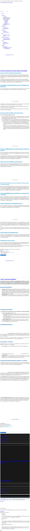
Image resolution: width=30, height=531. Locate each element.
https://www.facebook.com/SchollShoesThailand (8, 425)
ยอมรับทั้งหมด (2, 511)
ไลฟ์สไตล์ (3, 45)
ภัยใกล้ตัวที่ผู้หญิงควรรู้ (5, 480)
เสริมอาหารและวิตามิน (6, 28)
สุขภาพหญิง (6, 21)
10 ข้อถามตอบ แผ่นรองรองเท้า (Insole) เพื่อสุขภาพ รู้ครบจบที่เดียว (13, 71)
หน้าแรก (3, 13)
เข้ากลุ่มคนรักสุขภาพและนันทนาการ (7, 47)
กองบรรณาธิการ (8, 54)
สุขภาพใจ (6, 23)
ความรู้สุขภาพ (5, 16)
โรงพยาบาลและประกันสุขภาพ (5, 37)
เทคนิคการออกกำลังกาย (6, 18)
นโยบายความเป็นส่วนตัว (3, 499)
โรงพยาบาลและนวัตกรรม (6, 38)
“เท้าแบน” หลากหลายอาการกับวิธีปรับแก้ (8, 279)
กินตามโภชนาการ (5, 27)
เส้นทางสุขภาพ (5, 24)
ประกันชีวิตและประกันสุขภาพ (6, 39)
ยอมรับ (3, 501)
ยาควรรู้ (4, 44)
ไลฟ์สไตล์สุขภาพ (5, 46)
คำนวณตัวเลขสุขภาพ (6, 32)
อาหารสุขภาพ (3, 26)
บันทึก (1, 530)
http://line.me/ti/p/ (5, 426)
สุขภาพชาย (6, 22)
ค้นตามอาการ (5, 42)
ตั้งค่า (24, 499)
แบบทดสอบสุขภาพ (7, 48)
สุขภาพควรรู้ (3, 15)
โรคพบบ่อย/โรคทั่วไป (5, 43)
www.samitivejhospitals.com (11, 252)
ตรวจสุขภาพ (3, 29)
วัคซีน (2, 33)
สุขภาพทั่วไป (6, 20)
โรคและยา (3, 40)
